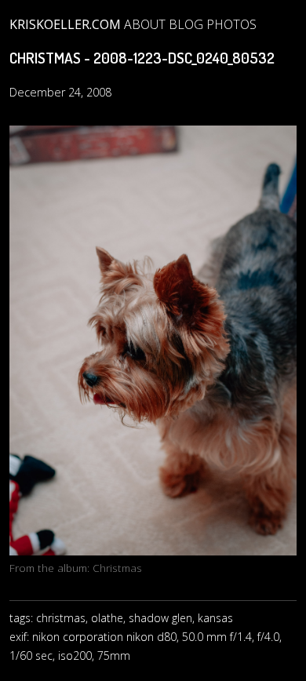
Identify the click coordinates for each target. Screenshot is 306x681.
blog (186, 24)
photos (231, 24)
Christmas (117, 567)
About (145, 24)
